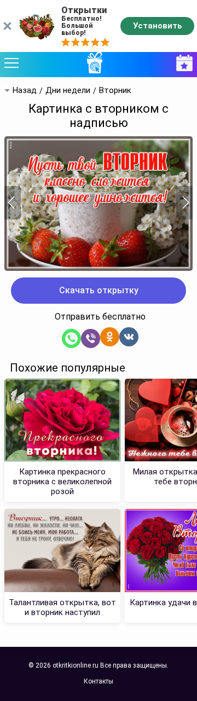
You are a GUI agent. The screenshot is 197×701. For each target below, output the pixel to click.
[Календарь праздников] (182, 63)
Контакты (98, 681)
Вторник (115, 90)
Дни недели (67, 90)
